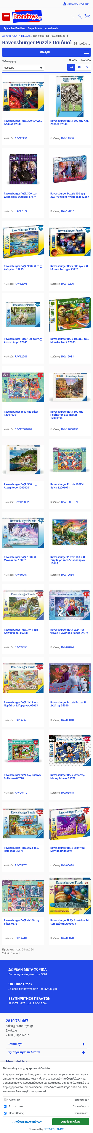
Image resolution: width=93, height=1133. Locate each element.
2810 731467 (17, 1020)
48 (79, 67)
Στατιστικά (16, 1106)
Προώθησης (16, 1113)
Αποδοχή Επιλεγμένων (27, 1121)
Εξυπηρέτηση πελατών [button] (24, 1052)
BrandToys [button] (15, 1044)
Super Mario (35, 28)
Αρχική (6, 35)
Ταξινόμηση (9, 61)
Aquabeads (51, 28)
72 (86, 67)
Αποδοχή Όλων (70, 1121)
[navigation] (6, 17)
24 (71, 67)
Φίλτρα (45, 52)
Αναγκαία (14, 1099)
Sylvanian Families (14, 28)
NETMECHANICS (54, 1129)
